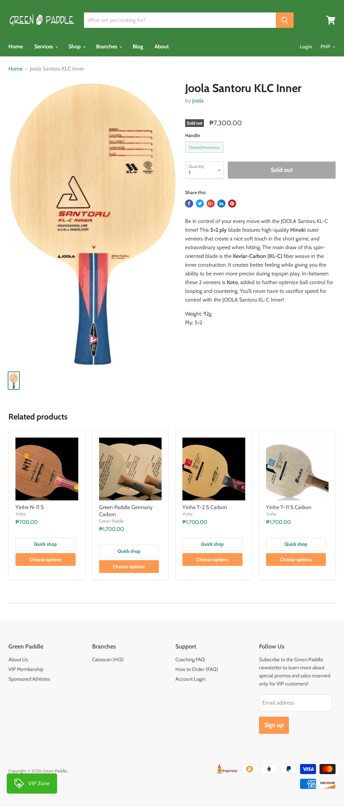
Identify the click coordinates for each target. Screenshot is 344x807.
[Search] (285, 20)
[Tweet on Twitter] (200, 203)
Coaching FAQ (190, 660)
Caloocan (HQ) (108, 660)
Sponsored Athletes (29, 679)
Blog (138, 46)
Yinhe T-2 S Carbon (204, 507)
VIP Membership (25, 669)
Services (44, 46)
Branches (107, 46)
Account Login (190, 679)
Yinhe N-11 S (29, 507)
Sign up (274, 725)
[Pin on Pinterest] (232, 203)
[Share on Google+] (211, 203)
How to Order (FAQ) (196, 669)
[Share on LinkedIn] (221, 203)
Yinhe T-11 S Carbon (288, 507)
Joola (198, 100)
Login (306, 47)
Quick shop (45, 544)
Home (15, 46)
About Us (18, 660)
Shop (75, 46)
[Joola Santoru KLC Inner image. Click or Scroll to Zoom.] (92, 223)
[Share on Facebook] (189, 203)
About (162, 46)
